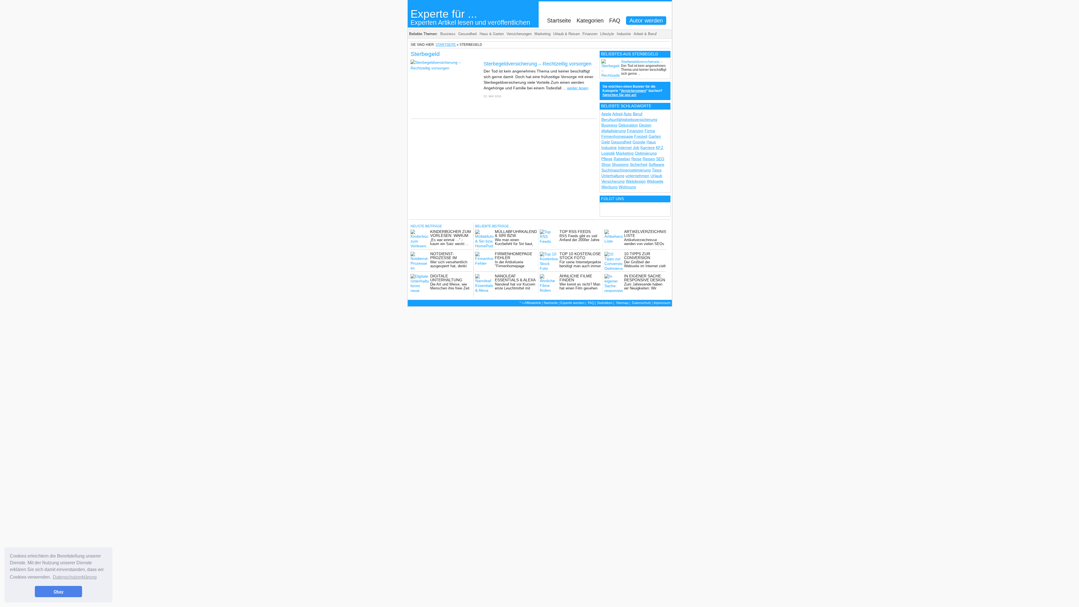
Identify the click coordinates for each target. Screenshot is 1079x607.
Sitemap (622, 303)
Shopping (620, 164)
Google (639, 142)
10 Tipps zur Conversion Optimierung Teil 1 (644, 258)
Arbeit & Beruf (645, 34)
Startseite (559, 20)
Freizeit (640, 136)
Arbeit (617, 114)
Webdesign (636, 181)
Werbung (609, 187)
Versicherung (613, 181)
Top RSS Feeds (575, 231)
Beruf (637, 114)
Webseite (655, 181)
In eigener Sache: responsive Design (644, 278)
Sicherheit (638, 164)
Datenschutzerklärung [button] (75, 577)
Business (447, 34)
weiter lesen (577, 88)
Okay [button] (59, 591)
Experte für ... (470, 17)
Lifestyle (607, 34)
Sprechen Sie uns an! (619, 95)
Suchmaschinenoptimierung (626, 170)
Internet (625, 147)
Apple (606, 114)
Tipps (656, 170)
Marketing (542, 34)
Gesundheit (467, 34)
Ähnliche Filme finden (575, 278)
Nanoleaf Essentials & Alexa (515, 278)
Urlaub (656, 175)
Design (645, 125)
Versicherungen (519, 34)
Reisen (649, 159)
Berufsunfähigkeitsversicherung (629, 119)
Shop (606, 164)
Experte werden (572, 303)
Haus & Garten (492, 34)
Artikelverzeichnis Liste (645, 233)
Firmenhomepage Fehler (513, 256)
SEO (660, 159)
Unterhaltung (612, 175)
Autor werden (646, 20)
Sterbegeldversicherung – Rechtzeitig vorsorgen (537, 64)
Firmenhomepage (617, 136)
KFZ (659, 147)
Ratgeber (622, 159)
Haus (651, 142)
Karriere (647, 147)
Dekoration (628, 125)
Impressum (662, 303)
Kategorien (590, 20)
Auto (628, 114)
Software (656, 164)
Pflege (607, 159)
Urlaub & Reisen (566, 34)
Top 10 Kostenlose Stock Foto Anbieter (580, 258)
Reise (636, 159)
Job (636, 147)
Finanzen (589, 34)
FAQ (614, 20)
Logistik (608, 153)
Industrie (624, 34)
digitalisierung (613, 130)
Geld (605, 142)
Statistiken (605, 303)
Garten (655, 136)
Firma (650, 130)
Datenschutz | (643, 303)
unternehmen (637, 175)
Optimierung (646, 153)
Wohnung (627, 187)
